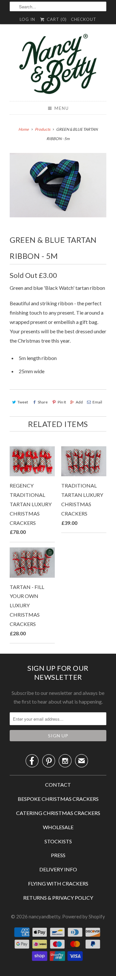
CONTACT (58, 785)
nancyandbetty (44, 916)
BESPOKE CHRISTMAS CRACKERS (58, 799)
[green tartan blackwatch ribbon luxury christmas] (58, 185)
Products (42, 129)
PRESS (58, 855)
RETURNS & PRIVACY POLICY (58, 898)
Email (97, 402)
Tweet (22, 402)
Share (43, 402)
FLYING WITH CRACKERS (58, 883)
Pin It (62, 402)
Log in (27, 19)
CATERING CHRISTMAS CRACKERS (58, 813)
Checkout (83, 19)
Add (79, 402)
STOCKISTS (58, 841)
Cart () (55, 19)
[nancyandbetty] (58, 65)
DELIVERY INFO (58, 869)
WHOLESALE (58, 827)
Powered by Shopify (83, 916)
